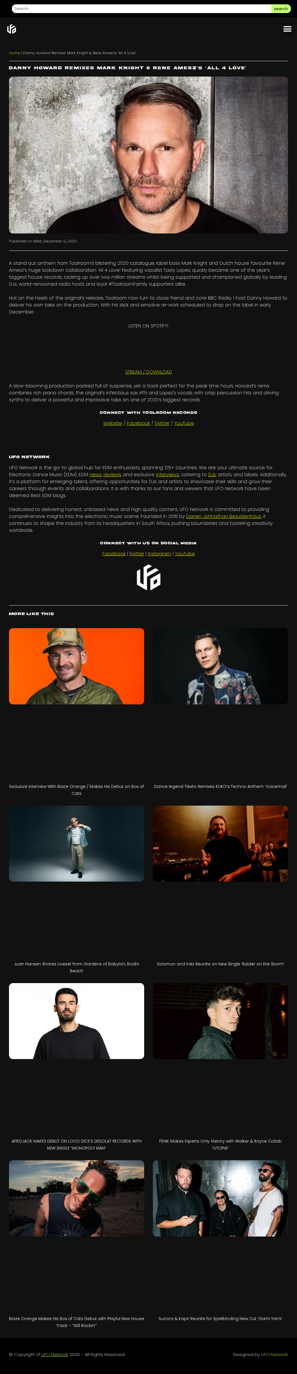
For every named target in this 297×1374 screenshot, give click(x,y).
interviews (167, 474)
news (95, 474)
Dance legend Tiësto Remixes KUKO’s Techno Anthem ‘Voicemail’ (220, 786)
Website (112, 423)
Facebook (138, 423)
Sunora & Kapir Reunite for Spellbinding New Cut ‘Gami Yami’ (220, 1319)
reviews (112, 474)
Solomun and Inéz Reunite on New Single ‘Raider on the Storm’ (220, 964)
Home (14, 53)
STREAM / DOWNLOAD (148, 372)
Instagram (159, 553)
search (281, 8)
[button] (287, 29)
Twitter (162, 423)
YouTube (184, 423)
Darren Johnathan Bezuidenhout (223, 516)
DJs (212, 474)
